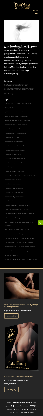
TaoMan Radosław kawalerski (25, 242)
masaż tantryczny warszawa (13, 184)
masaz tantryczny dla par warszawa (15, 133)
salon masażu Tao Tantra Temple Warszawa (17, 230)
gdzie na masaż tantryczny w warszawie (16, 116)
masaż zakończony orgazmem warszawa (17, 201)
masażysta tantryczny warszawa (14, 197)
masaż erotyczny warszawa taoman (15, 163)
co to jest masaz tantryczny (23, 103)
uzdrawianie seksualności (12, 251)
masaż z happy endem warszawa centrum (17, 205)
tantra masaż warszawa (12, 238)
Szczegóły (11, 316)
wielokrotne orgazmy (11, 255)
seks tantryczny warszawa (23, 234)
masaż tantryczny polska (30, 175)
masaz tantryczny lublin (12, 137)
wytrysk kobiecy (32, 259)
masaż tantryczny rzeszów (13, 180)
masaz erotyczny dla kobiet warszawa (16, 125)
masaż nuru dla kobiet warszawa (14, 171)
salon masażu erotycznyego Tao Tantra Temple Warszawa (19, 223)
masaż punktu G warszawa (13, 175)
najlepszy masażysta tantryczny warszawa (17, 209)
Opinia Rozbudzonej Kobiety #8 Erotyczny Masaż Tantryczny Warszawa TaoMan (20, 47)
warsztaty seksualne (28, 251)
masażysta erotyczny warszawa (14, 192)
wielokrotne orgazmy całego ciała (15, 259)
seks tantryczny (9, 234)
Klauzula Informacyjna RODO (24, 406)
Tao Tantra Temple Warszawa (26, 247)
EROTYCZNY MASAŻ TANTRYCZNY (19, 89)
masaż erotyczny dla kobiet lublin (15, 146)
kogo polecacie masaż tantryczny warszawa (18, 120)
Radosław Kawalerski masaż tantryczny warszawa (19, 214)
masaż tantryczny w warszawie (14, 188)
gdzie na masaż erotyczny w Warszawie (16, 112)
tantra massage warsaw (27, 238)
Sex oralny (8, 93)
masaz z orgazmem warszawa (14, 142)
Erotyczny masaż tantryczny (16, 84)
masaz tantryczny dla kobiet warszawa (16, 129)
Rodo (28, 402)
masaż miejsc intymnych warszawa (15, 167)
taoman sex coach (10, 247)
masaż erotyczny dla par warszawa (15, 150)
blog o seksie (9, 103)
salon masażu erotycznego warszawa (16, 218)
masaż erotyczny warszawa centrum (15, 158)
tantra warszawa (10, 242)
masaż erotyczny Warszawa (13, 154)
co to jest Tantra (10, 108)
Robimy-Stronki (19, 402)
